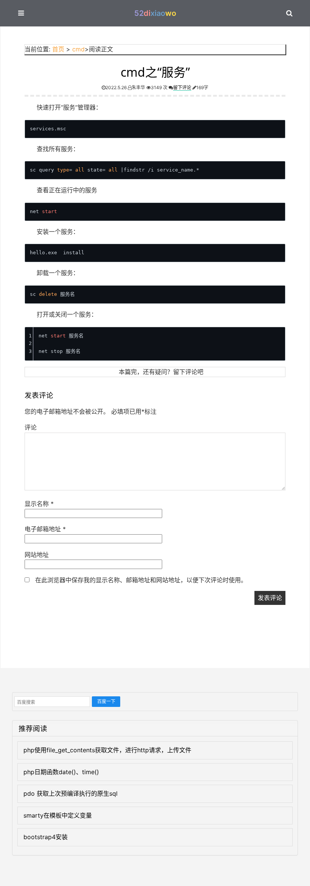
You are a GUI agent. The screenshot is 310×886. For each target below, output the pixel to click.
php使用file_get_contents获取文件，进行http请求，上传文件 (107, 750)
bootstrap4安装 (45, 837)
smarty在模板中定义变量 (57, 815)
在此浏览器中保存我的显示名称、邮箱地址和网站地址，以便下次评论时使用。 (141, 580)
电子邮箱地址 (45, 529)
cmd (78, 49)
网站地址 (37, 554)
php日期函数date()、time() (61, 772)
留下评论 (182, 87)
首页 (58, 49)
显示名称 (39, 503)
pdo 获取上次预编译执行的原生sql (70, 793)
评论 (31, 427)
